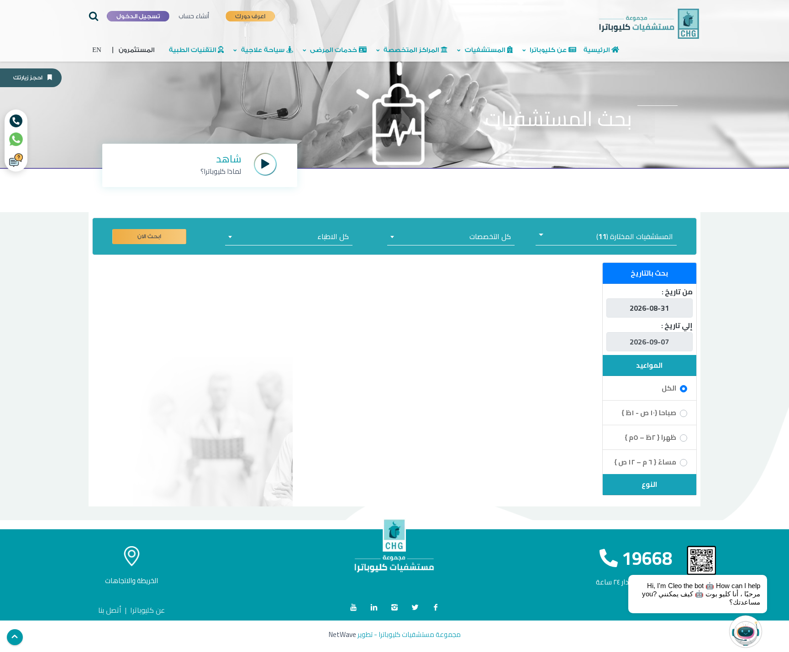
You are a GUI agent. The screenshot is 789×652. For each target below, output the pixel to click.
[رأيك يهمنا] (16, 160)
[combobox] (450, 236)
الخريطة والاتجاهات (131, 580)
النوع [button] (649, 484)
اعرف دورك (250, 16)
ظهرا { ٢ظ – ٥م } (650, 437)
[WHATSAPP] (16, 139)
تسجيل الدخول (138, 16)
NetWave (342, 634)
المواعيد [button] (649, 365)
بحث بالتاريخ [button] (649, 273)
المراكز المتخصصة (411, 50)
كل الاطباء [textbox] (333, 236)
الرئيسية (597, 50)
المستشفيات (485, 50)
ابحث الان (149, 236)
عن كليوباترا (548, 50)
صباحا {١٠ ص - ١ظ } (648, 412)
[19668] (16, 121)
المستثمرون (133, 50)
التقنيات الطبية (193, 50)
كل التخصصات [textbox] (490, 236)
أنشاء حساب (194, 16)
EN (96, 50)
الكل (669, 388)
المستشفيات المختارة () (634, 236)
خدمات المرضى (333, 50)
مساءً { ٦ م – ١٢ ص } (645, 462)
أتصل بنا (109, 610)
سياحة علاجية (262, 50)
